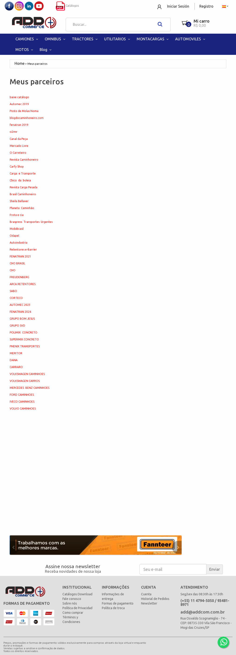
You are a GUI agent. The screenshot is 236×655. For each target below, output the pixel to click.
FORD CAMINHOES (22, 394)
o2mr (13, 132)
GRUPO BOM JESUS (22, 318)
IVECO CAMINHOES (22, 401)
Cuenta (146, 594)
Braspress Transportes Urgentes (31, 221)
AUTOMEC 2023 (20, 304)
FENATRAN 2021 (20, 256)
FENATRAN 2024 (20, 311)
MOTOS (22, 49)
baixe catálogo (19, 97)
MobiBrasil (17, 228)
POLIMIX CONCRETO (23, 332)
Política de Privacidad (77, 608)
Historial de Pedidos (155, 599)
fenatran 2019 (19, 124)
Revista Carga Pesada (23, 187)
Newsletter (149, 603)
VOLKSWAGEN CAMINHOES (27, 373)
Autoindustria (18, 242)
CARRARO (16, 367)
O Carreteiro (18, 152)
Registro (206, 6)
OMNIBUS (53, 39)
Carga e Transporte (23, 173)
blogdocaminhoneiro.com (27, 117)
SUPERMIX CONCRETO (24, 339)
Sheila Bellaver (19, 201)
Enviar (214, 569)
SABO (13, 290)
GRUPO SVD (17, 325)
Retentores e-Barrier (23, 249)
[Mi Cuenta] (159, 6)
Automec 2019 (19, 104)
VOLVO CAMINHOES (23, 408)
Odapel (14, 235)
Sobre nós (69, 603)
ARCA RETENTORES (22, 284)
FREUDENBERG (19, 277)
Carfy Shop (17, 166)
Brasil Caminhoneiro (23, 194)
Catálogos (72, 5)
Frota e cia (17, 214)
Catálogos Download (77, 594)
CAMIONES (25, 39)
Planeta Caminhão (22, 208)
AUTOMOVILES (188, 39)
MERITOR (16, 353)
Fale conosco (71, 599)
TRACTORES (83, 39)
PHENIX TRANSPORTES (25, 346)
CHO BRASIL (17, 263)
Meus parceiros (37, 63)
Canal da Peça (19, 138)
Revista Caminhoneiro (24, 159)
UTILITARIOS (115, 39)
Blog (44, 49)
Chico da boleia (20, 180)
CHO (12, 270)
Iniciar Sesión (178, 6)
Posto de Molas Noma (24, 110)
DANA (14, 360)
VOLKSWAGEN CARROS (25, 380)
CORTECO (16, 297)
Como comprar (72, 612)
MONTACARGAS (151, 39)
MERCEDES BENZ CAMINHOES (29, 387)
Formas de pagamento (117, 603)
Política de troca (113, 608)
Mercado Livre (19, 145)
